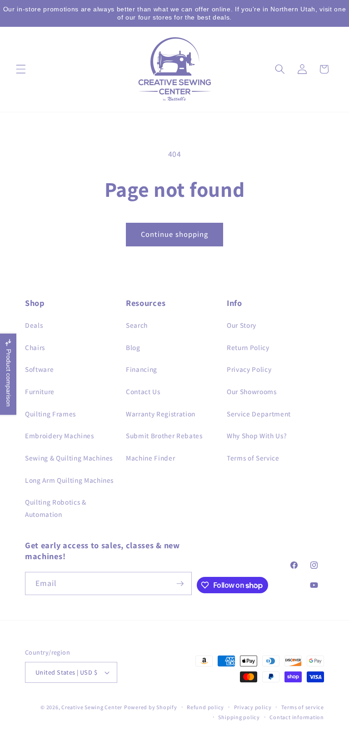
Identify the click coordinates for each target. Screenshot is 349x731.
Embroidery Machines (59, 435)
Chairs (35, 347)
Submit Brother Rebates (164, 435)
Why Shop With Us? (257, 435)
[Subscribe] (180, 584)
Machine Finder (150, 457)
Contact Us (143, 391)
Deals (34, 325)
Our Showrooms (252, 391)
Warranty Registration (160, 413)
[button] (21, 69)
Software (39, 369)
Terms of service (302, 707)
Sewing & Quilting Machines (69, 457)
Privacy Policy (249, 369)
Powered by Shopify (150, 707)
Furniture (40, 391)
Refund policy (205, 707)
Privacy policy (253, 707)
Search (137, 325)
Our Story (241, 325)
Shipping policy (239, 717)
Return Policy (248, 347)
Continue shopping (175, 234)
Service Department (259, 413)
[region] (174, 13)
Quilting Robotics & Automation (55, 508)
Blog (133, 347)
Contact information (296, 717)
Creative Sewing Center (91, 707)
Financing (141, 369)
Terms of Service (253, 457)
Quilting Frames (50, 413)
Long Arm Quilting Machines (69, 480)
